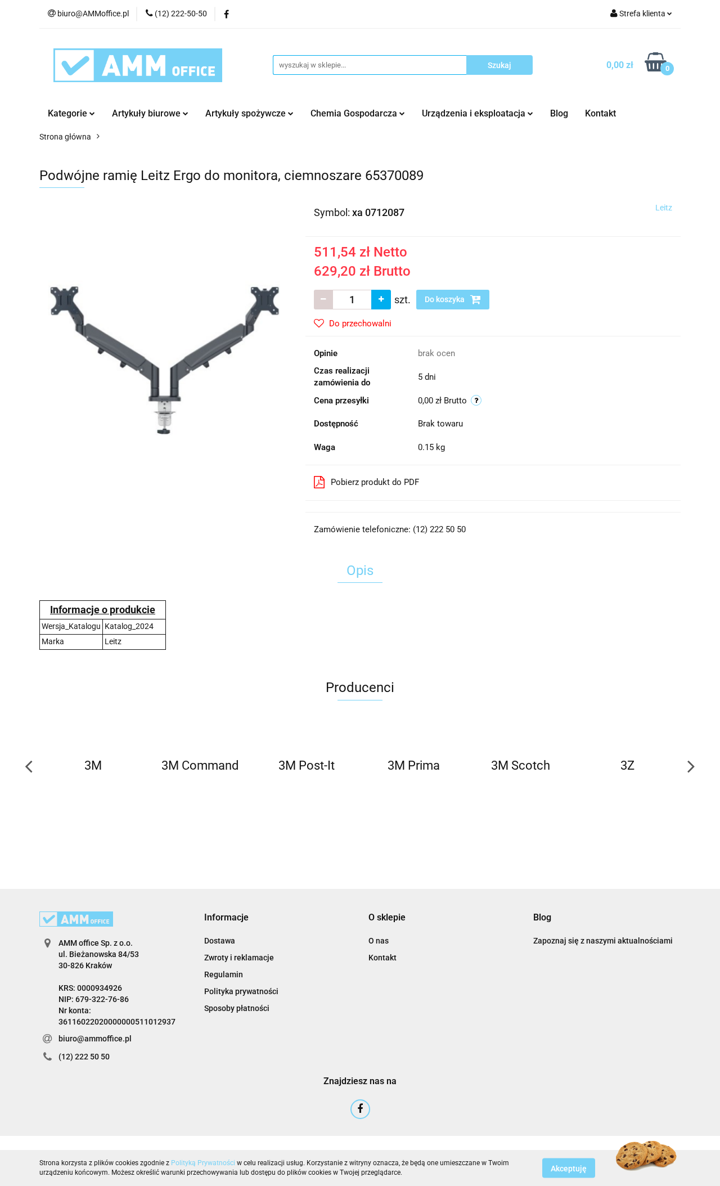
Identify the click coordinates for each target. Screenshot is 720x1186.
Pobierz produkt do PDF (375, 482)
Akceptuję (569, 1167)
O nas (378, 940)
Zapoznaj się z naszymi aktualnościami (603, 940)
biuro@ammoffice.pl (95, 1038)
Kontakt (600, 113)
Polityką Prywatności (203, 1163)
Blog (559, 113)
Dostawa (219, 940)
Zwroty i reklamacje (239, 957)
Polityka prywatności (241, 991)
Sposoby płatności (236, 1008)
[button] (226, 918)
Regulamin (223, 974)
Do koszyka (445, 299)
